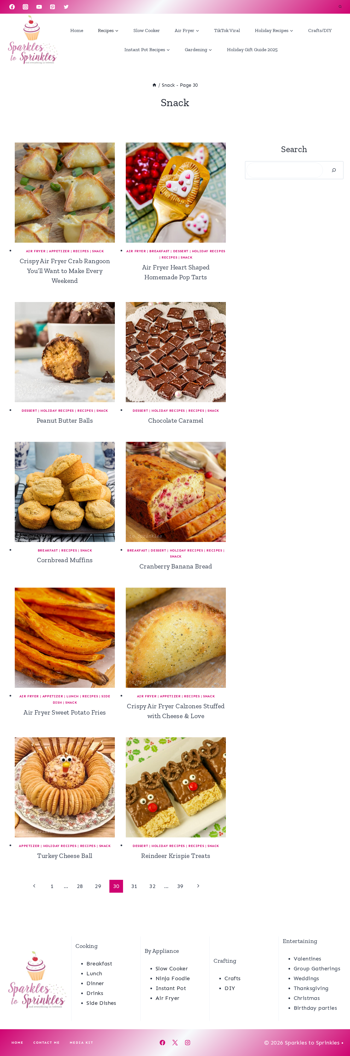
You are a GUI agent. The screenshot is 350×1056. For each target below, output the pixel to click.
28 (80, 886)
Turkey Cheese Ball (64, 856)
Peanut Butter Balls (65, 420)
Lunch (72, 696)
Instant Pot (171, 988)
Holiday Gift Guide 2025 (252, 50)
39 (180, 886)
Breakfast (159, 251)
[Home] (154, 85)
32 (152, 886)
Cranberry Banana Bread (175, 566)
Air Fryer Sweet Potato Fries (65, 712)
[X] (175, 1042)
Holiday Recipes (208, 251)
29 (98, 886)
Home (76, 30)
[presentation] (65, 193)
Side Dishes (101, 1003)
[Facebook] (12, 6)
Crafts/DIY (320, 30)
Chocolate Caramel (175, 420)
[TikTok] (79, 6)
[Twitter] (66, 6)
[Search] (334, 170)
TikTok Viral (227, 30)
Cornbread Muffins (65, 560)
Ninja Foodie (173, 978)
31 (134, 886)
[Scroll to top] (336, 1034)
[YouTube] (39, 6)
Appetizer (59, 251)
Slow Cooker (146, 30)
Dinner (95, 983)
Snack (98, 251)
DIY (229, 988)
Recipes (81, 251)
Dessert (180, 251)
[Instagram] (25, 6)
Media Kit (81, 1043)
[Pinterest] (52, 6)
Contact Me (46, 1043)
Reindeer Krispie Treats (175, 856)
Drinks (94, 993)
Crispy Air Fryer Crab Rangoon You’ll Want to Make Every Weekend (65, 271)
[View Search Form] (340, 7)
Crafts (232, 978)
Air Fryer (35, 251)
